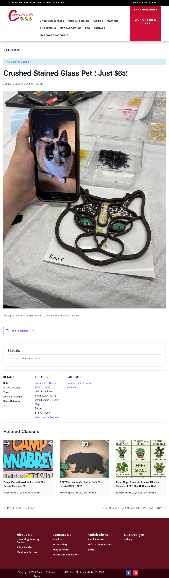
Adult (6, 405)
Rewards (112, 21)
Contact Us (15, 2)
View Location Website (47, 417)
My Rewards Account (54, 35)
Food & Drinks (96, 539)
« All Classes (11, 50)
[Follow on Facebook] (128, 573)
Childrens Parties (27, 552)
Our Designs (48, 28)
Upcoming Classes (52, 21)
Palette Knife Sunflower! (20, 508)
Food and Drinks (78, 21)
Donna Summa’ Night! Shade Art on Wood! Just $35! (132, 508)
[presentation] (28, 459)
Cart (155, 2)
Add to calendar (20, 330)
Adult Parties (25, 547)
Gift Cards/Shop (70, 28)
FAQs (91, 549)
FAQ (87, 28)
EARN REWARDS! (145, 9)
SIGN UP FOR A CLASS (145, 21)
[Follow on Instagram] (135, 573)
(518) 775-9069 (139, 2)
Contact (99, 28)
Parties (98, 21)
